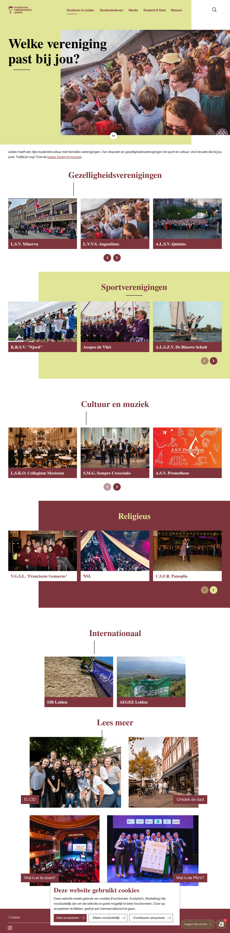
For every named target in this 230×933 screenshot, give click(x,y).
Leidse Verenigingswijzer (64, 157)
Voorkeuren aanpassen (149, 918)
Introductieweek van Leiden (53, 815)
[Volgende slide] (117, 258)
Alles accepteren (67, 918)
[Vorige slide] (204, 361)
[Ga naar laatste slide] (107, 258)
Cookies (15, 917)
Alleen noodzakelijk (106, 918)
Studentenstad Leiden (172, 815)
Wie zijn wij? (179, 894)
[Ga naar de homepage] (19, 10)
